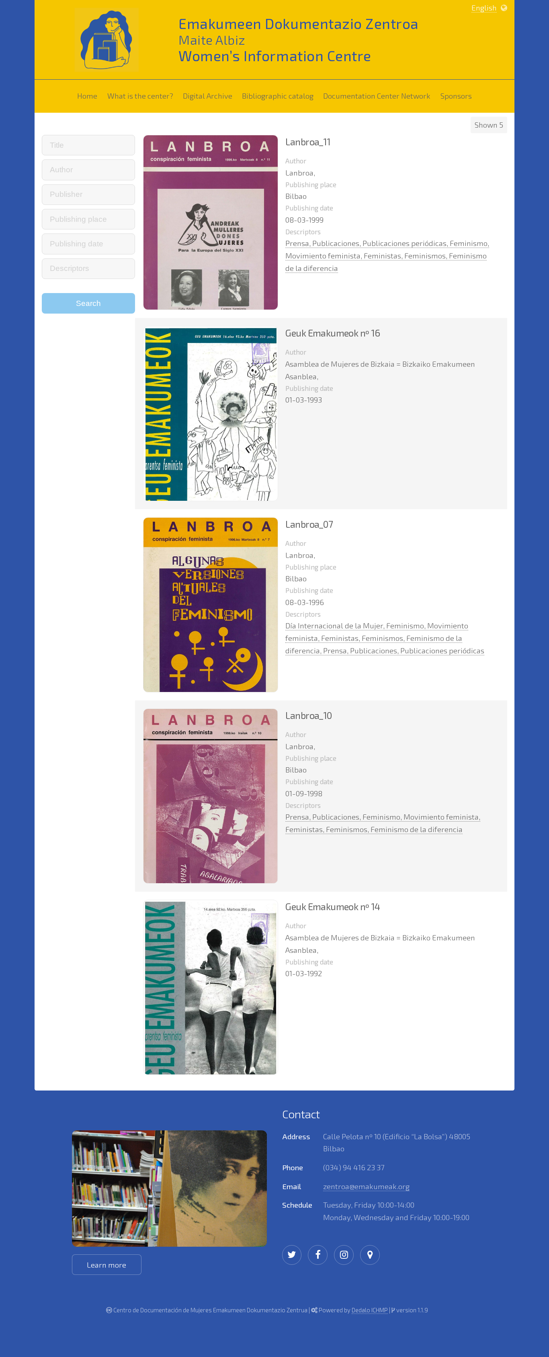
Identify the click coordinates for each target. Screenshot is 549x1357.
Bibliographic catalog (279, 95)
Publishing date (309, 208)
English (484, 7)
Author (295, 161)
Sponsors (457, 95)
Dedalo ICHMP (370, 1310)
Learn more (106, 1264)
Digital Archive (207, 95)
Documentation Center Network (378, 95)
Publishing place (310, 184)
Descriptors (303, 231)
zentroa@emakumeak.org (366, 1186)
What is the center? (142, 95)
